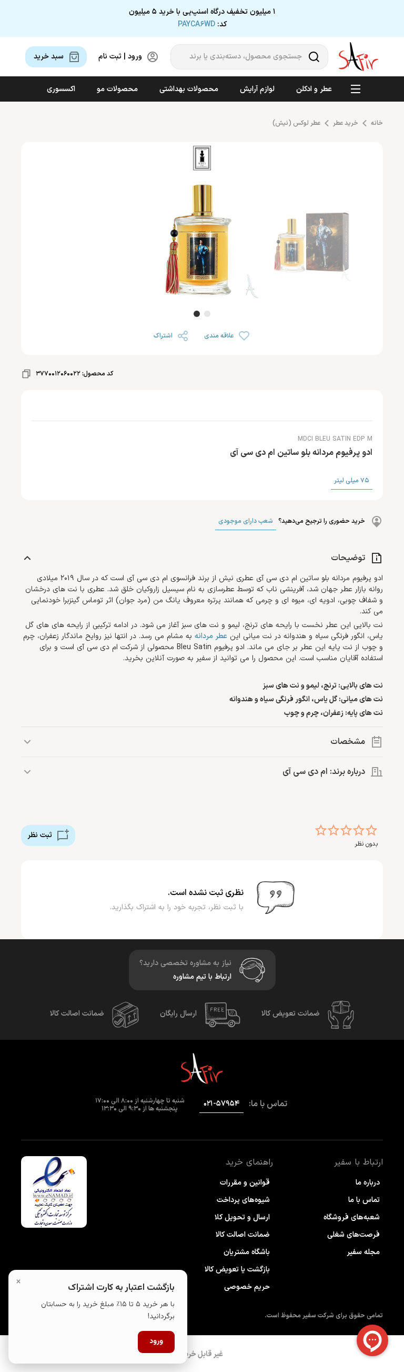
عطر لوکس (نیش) (296, 123)
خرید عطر (345, 123)
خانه (377, 123)
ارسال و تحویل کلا (242, 1217)
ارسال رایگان (178, 1013)
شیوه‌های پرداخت (243, 1200)
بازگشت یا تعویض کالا (237, 1269)
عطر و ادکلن (314, 89)
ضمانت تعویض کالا (290, 1013)
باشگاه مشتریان (247, 1252)
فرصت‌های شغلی (353, 1234)
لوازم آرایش (257, 89)
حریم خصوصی (247, 1287)
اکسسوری (61, 89)
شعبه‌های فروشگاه (352, 1217)
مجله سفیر (363, 1252)
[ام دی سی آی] (202, 159)
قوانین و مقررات (245, 1182)
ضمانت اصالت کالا (77, 1013)
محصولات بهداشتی (188, 89)
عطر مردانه (211, 636)
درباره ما (368, 1182)
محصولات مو (117, 89)
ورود (156, 1341)
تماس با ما (364, 1200)
